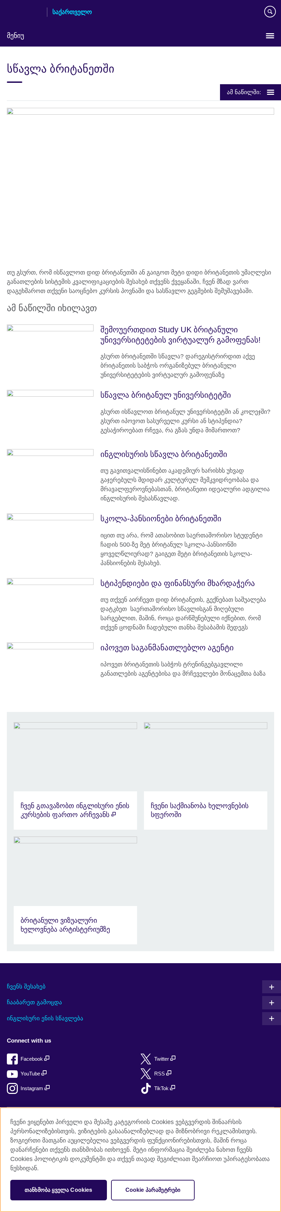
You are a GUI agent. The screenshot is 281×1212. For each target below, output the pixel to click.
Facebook (32, 1059)
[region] (140, 1159)
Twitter (162, 1059)
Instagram (33, 1088)
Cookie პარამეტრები (153, 1190)
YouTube (31, 1073)
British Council (24, 13)
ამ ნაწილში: (244, 92)
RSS (160, 1073)
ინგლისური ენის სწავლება (45, 1018)
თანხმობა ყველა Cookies (59, 1190)
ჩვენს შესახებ (26, 986)
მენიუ (15, 35)
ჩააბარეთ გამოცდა (34, 1002)
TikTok (162, 1088)
